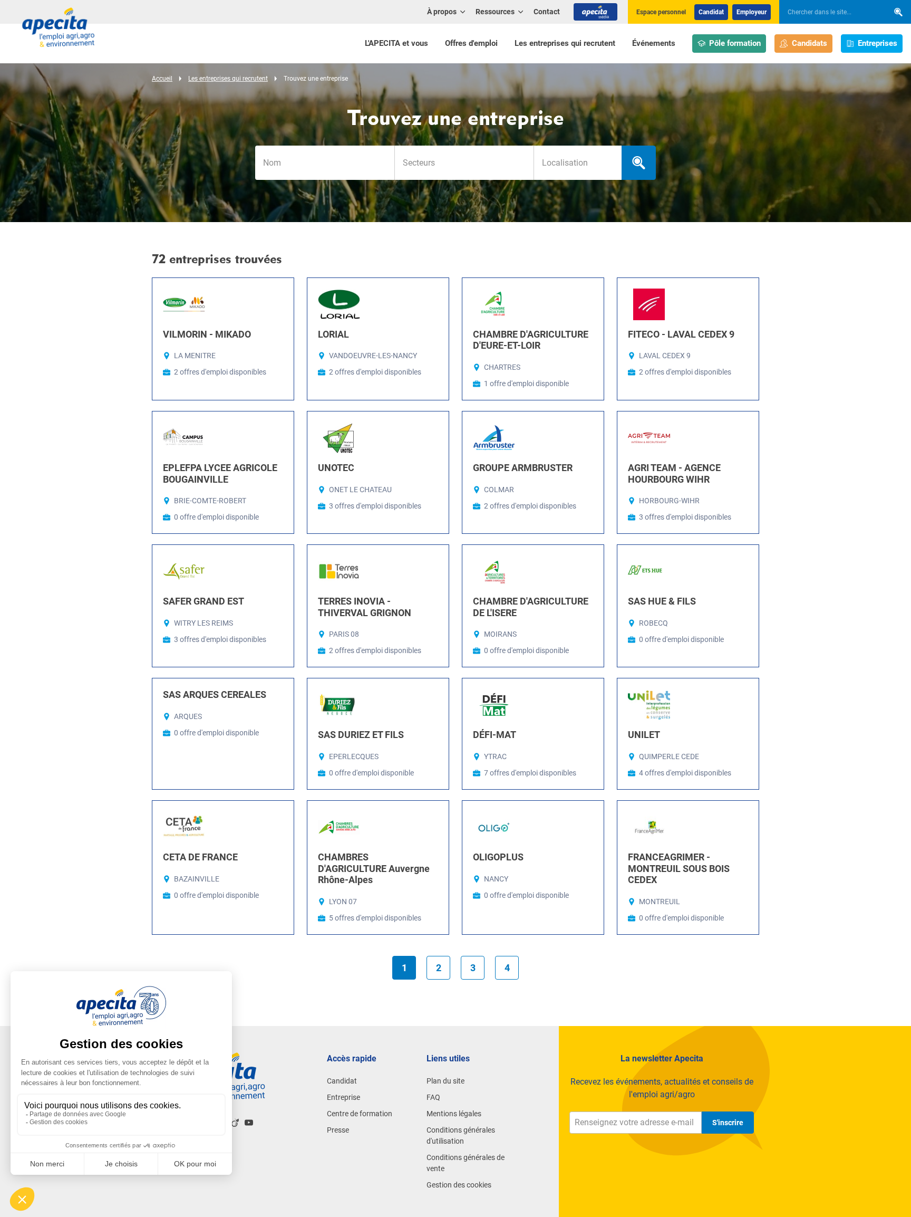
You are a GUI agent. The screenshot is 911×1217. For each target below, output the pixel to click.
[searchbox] (829, 12)
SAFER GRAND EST (203, 601)
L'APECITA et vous (396, 43)
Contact (547, 11)
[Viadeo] (235, 1122)
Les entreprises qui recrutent (565, 43)
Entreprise (343, 1097)
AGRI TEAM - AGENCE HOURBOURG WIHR (674, 473)
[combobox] (464, 163)
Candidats (809, 43)
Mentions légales (454, 1113)
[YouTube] (249, 1122)
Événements (653, 43)
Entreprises (877, 43)
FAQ (433, 1097)
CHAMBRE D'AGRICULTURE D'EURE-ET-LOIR (530, 340)
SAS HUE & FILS (662, 601)
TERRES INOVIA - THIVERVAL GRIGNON (364, 607)
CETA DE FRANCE (200, 857)
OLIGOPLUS (498, 857)
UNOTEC (336, 467)
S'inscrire (727, 1122)
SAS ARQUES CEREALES (214, 694)
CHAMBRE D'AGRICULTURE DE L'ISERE (530, 607)
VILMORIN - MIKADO (207, 334)
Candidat (711, 12)
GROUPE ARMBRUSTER (523, 467)
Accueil (162, 78)
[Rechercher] (898, 12)
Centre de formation (359, 1113)
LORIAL (333, 334)
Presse (338, 1130)
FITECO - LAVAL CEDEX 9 (681, 334)
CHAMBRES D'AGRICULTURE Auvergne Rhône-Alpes (374, 868)
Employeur (751, 12)
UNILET (644, 734)
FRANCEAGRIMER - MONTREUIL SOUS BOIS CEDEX (679, 868)
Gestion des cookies (459, 1185)
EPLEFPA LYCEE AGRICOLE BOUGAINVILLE (220, 473)
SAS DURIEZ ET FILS (361, 734)
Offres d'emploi (471, 43)
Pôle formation (735, 43)
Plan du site (445, 1081)
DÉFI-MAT (494, 734)
